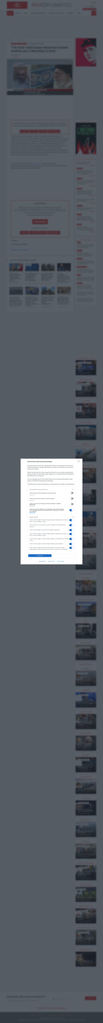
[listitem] (51, 489)
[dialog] (51, 511)
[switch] (71, 493)
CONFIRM (40, 555)
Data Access (51, 561)
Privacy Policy (60, 561)
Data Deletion (42, 561)
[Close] (79, 461)
